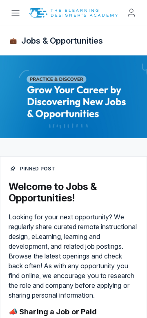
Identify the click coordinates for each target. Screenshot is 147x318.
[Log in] (131, 12)
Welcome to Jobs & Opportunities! (53, 192)
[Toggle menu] (15, 13)
